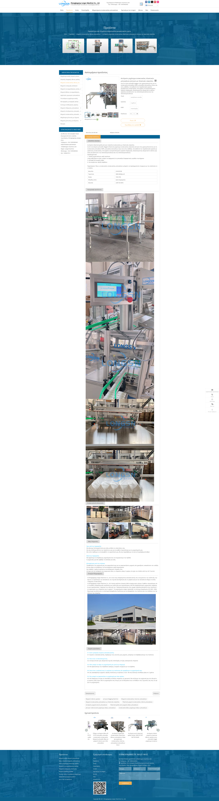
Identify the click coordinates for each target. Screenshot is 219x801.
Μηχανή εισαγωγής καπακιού (68, 86)
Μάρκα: (112, 132)
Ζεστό (95, 769)
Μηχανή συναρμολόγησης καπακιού (70, 89)
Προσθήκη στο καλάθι (132, 125)
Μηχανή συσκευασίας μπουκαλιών (70, 114)
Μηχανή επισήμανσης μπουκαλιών (70, 111)
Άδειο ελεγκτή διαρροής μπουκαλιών (69, 761)
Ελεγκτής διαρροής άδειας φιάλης (70, 79)
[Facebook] (146, 2)
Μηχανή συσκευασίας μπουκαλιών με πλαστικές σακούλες (102, 702)
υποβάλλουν (125, 783)
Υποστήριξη (96, 766)
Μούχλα (62, 124)
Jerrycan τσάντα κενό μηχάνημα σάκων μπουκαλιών (101, 708)
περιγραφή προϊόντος (92, 137)
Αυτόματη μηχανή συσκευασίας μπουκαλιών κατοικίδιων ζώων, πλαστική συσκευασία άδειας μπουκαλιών (131, 737)
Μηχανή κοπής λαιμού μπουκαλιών (69, 758)
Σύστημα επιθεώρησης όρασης (69, 105)
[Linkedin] (149, 2)
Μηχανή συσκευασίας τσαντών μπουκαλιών (134, 699)
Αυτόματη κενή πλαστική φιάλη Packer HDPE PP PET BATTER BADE (96, 735)
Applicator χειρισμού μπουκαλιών (70, 95)
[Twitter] (152, 2)
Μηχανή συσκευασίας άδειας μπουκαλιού (71, 82)
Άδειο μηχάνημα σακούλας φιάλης (69, 763)
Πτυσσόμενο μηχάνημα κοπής (69, 98)
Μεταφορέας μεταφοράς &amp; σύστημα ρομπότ (71, 101)
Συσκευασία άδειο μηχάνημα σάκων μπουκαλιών (133, 708)
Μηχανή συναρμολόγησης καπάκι (68, 766)
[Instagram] (158, 2)
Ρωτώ (132, 120)
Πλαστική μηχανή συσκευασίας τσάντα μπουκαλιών (138, 702)
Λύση (94, 763)
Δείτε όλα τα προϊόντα (65, 779)
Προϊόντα (96, 761)
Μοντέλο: (88, 132)
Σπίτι (94, 758)
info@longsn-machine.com (122, 2)
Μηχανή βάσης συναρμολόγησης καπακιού (71, 92)
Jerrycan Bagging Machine (110, 699)
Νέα (94, 777)
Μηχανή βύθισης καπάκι (66, 771)
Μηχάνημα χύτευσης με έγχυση (69, 117)
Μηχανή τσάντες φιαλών (93, 699)
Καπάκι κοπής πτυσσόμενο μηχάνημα (70, 774)
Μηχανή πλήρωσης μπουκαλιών (69, 108)
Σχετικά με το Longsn (99, 771)
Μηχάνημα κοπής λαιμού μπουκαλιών (71, 76)
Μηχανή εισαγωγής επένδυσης (68, 769)
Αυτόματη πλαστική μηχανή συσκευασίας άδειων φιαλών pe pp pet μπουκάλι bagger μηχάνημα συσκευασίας (114, 737)
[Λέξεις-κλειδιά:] (141, 4)
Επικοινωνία (96, 779)
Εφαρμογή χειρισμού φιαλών (67, 777)
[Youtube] (155, 2)
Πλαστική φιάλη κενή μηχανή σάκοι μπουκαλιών (124, 705)
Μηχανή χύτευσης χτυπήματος (69, 120)
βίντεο (95, 774)
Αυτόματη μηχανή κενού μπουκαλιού (96, 705)
